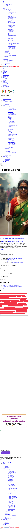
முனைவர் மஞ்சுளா (12, 35)
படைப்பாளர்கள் (8, 9)
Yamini (16, 313)
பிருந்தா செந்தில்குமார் (12, 27)
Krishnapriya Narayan (5, 301)
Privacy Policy (6, 75)
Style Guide (5, 78)
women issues (6, 313)
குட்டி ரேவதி (10, 18)
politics (14, 304)
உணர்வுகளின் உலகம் (10, 235)
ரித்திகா (9, 42)
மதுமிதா (9, 33)
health (19, 296)
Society (9, 308)
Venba (13, 311)
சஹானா (10, 21)
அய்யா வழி (22, 313)
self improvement (13, 305)
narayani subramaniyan (10, 303)
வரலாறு (6, 52)
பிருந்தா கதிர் (17, 235)
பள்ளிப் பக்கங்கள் (9, 60)
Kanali (23, 300)
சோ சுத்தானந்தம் (11, 22)
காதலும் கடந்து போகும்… (17, 262)
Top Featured (3, 235)
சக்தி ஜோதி (10, 19)
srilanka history (19, 308)
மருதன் (9, 34)
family (4, 297)
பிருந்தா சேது (10, 29)
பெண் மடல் (7, 61)
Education (22, 295)
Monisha (26, 301)
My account (5, 73)
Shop (4, 77)
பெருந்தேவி (10, 31)
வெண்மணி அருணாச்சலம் (13, 43)
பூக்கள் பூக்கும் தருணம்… (12, 260)
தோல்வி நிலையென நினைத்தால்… (14, 256)
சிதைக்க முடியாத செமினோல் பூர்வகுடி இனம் (12, 286)
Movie (2, 303)
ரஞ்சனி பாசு (10, 38)
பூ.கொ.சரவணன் (11, 30)
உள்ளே (4, 3)
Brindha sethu (23, 293)
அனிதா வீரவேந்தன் (12, 12)
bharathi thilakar (14, 293)
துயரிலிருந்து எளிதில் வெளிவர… (15, 258)
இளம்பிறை (10, 13)
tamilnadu (8, 309)
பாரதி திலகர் (10, 26)
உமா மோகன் (10, 14)
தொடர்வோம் (5, 59)
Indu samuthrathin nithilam (14, 298)
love (15, 301)
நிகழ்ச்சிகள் (5, 85)
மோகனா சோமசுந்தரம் (12, 36)
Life (12, 301)
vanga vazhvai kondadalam (5, 311)
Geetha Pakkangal (12, 296)
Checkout (5, 71)
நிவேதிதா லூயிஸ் (11, 25)
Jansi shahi (23, 298)
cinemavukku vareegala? (14, 295)
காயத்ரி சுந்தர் (11, 16)
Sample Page (5, 76)
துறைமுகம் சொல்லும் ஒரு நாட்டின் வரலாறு (11, 285)
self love (20, 305)
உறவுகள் (7, 6)
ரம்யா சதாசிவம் (11, 40)
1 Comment (3, 249)
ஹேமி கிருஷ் (10, 49)
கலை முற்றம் (8, 57)
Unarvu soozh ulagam (15, 309)
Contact (4, 72)
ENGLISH (5, 64)
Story (25, 308)
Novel (9, 304)
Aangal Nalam (4, 293)
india (3, 298)
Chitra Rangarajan (4, 295)
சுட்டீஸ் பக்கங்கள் (9, 4)
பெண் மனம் (7, 63)
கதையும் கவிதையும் (12, 55)
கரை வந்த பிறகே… (11, 259)
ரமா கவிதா (10, 39)
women (21, 311)
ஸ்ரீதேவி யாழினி (11, 48)
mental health (20, 301)
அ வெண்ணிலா (11, 10)
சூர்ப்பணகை (5, 287)
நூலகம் (6, 56)
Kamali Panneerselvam (14, 300)
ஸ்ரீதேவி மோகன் (11, 47)
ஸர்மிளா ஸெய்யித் (11, 46)
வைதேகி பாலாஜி (11, 44)
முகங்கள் (7, 51)
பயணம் (6, 5)
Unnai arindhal (23, 309)
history (24, 296)
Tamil (2, 309)
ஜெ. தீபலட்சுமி (11, 23)
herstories (3, 241)
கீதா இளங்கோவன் (12, 17)
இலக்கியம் (7, 53)
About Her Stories (7, 1)
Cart (4, 70)
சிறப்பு (4, 8)
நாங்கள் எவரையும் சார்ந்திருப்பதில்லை (12, 238)
